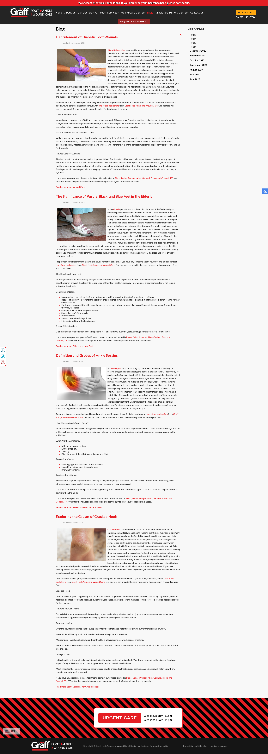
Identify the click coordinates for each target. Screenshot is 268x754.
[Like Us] (3, 351)
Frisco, (154, 178)
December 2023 (198, 50)
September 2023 (198, 65)
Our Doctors (84, 12)
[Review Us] (3, 363)
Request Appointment (134, 21)
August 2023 (196, 69)
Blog (150, 12)
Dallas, (124, 178)
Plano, (118, 178)
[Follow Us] (3, 357)
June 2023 (195, 79)
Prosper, (132, 178)
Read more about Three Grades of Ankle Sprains (79, 507)
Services (112, 12)
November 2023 (198, 55)
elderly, (116, 209)
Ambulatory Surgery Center (171, 12)
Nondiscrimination (218, 746)
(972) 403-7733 (245, 12)
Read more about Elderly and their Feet (74, 346)
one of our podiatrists (109, 105)
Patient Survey (190, 746)
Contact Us (197, 12)
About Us (70, 12)
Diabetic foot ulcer (116, 50)
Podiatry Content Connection (155, 746)
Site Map (202, 746)
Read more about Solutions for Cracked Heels (78, 686)
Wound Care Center (132, 12)
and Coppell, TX (165, 178)
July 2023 (194, 74)
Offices (99, 12)
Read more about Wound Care (70, 187)
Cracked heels (114, 529)
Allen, (139, 178)
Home (59, 12)
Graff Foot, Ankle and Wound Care (141, 105)
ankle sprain (116, 368)
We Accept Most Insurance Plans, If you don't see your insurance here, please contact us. (134, 2)
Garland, (146, 178)
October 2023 (197, 60)
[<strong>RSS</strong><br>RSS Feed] (181, 35)
